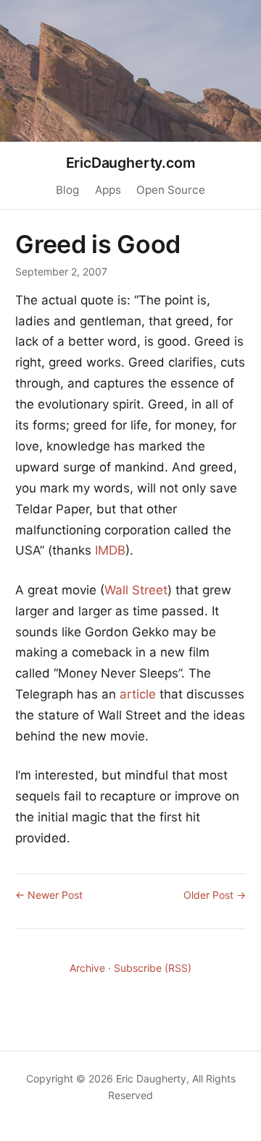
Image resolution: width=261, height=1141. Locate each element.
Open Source (170, 190)
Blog (67, 190)
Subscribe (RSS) (152, 968)
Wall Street (135, 590)
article (138, 694)
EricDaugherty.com (131, 162)
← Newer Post (49, 895)
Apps (108, 190)
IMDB (110, 550)
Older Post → (214, 895)
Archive (87, 968)
